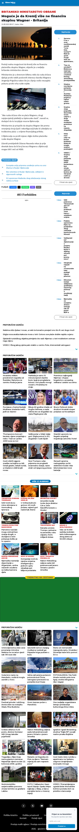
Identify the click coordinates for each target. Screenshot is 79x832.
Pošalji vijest (37, 818)
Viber (32, 187)
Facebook (13, 187)
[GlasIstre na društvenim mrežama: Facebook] (25, 806)
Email (38, 187)
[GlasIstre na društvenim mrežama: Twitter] (35, 806)
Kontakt (23, 818)
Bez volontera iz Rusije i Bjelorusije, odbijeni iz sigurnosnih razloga (25, 173)
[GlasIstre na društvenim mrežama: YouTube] (44, 806)
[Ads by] (13, 111)
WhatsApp (25, 187)
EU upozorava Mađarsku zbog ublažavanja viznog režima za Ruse (26, 179)
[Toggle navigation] (2, 3)
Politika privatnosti (31, 815)
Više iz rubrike (40, 481)
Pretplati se (62, 826)
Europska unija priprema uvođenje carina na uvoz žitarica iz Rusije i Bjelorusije (26, 167)
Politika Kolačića (11, 815)
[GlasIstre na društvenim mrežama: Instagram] (53, 806)
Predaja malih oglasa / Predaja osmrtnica (29, 824)
